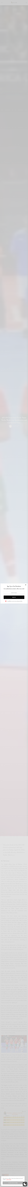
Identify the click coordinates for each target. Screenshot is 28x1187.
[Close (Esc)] (25, 585)
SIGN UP (14, 597)
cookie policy (8, 1179)
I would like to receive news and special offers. (15, 601)
